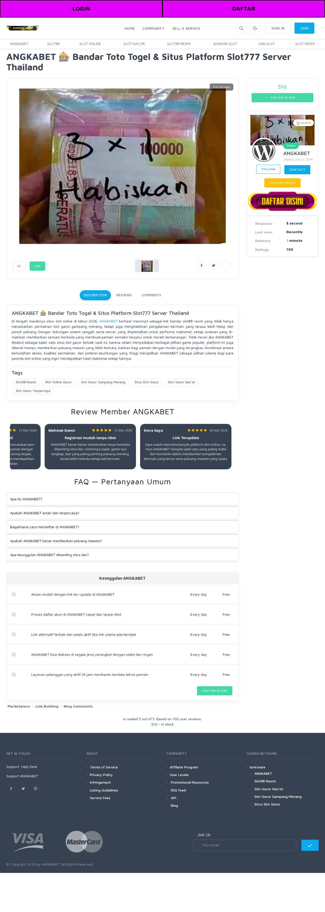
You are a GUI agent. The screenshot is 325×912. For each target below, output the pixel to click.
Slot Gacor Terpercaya (33, 391)
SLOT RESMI (305, 43)
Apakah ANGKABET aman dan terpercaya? (44, 513)
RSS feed (178, 790)
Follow (268, 169)
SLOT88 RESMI (178, 43)
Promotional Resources (189, 782)
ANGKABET (19, 43)
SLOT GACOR (134, 43)
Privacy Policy (101, 774)
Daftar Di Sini (215, 691)
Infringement (100, 782)
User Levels (179, 774)
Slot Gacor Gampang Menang (103, 382)
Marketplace (19, 706)
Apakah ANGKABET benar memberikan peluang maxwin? (56, 541)
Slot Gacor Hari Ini (181, 382)
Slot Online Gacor (58, 382)
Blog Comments (78, 706)
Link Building (46, 706)
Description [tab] (95, 295)
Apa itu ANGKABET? (26, 499)
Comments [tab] (151, 295)
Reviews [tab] (124, 295)
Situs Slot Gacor (147, 382)
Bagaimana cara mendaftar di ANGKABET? (44, 527)
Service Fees (100, 798)
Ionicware (257, 767)
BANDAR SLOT (225, 43)
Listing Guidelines (104, 790)
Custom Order (282, 183)
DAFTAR (243, 8)
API (173, 798)
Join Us (204, 834)
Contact (297, 169)
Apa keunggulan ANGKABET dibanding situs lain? (49, 555)
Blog (174, 805)
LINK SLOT (266, 43)
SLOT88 (53, 43)
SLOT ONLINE (90, 43)
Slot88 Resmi (26, 382)
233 (38, 266)
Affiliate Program (184, 767)
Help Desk (29, 766)
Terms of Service (104, 767)
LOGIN (81, 8)
